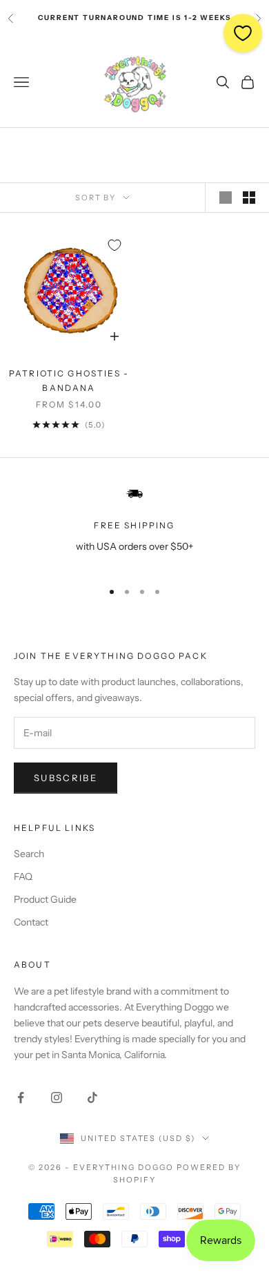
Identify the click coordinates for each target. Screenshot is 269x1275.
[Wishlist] (242, 33)
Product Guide (45, 899)
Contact (31, 922)
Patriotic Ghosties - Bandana (69, 380)
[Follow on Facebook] (21, 1097)
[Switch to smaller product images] (249, 197)
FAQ (23, 876)
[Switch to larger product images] (225, 197)
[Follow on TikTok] (92, 1097)
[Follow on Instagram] (56, 1097)
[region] (134, 527)
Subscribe (65, 777)
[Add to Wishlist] (114, 245)
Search (29, 853)
